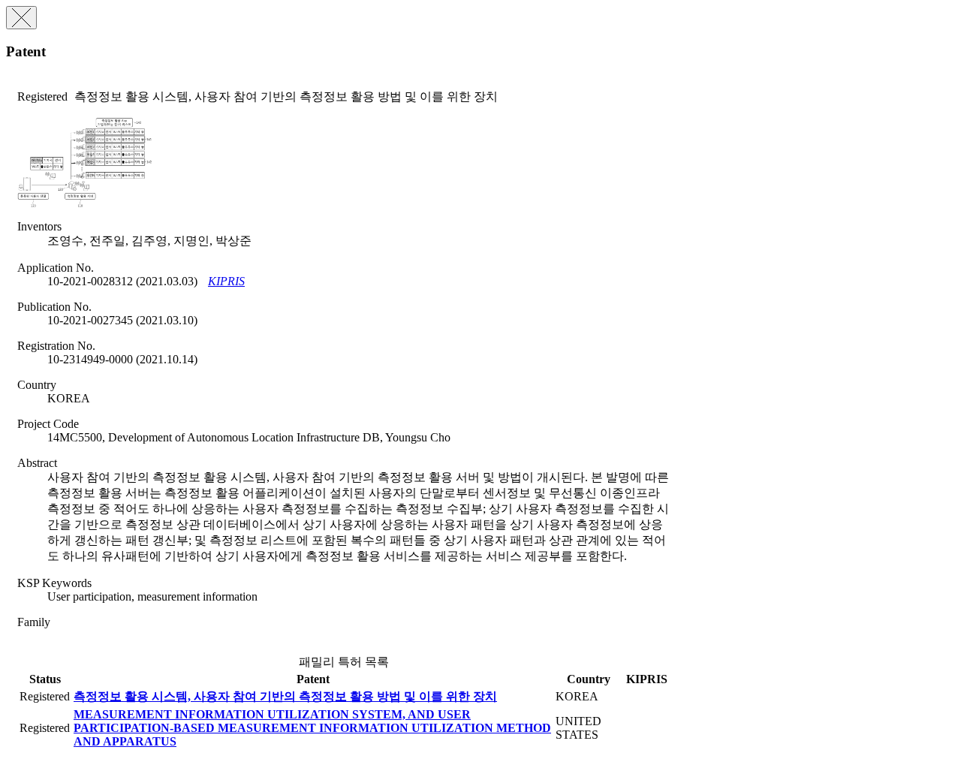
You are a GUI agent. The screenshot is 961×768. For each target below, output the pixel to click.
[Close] (21, 17)
